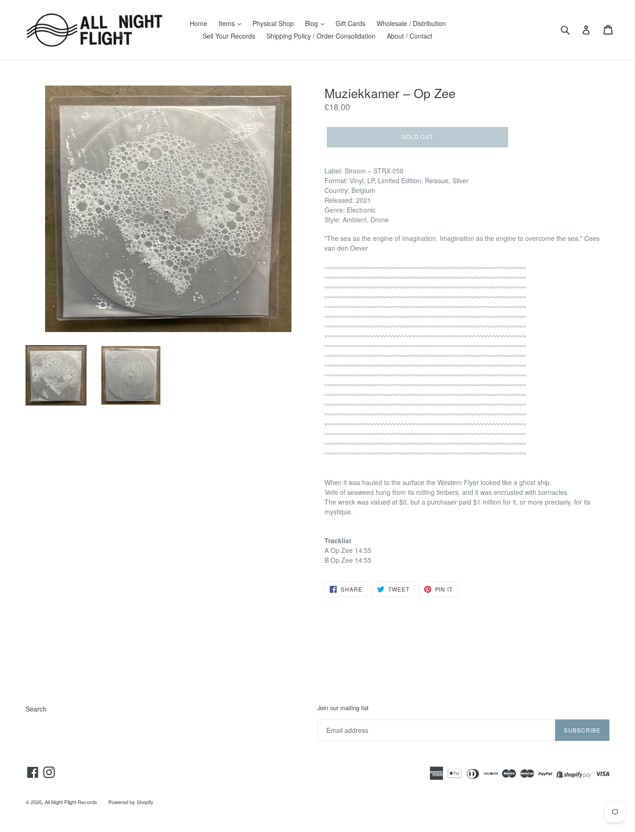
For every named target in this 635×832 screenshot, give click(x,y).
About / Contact (409, 35)
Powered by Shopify (130, 801)
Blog (312, 23)
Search (36, 708)
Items (227, 23)
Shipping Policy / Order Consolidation (321, 35)
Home (198, 23)
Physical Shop (273, 23)
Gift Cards (350, 23)
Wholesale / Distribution (411, 23)
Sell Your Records (229, 35)
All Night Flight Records (71, 801)
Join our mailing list (343, 708)
